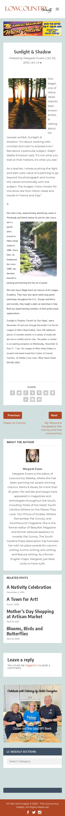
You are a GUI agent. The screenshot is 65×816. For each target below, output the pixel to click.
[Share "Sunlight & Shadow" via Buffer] (52, 393)
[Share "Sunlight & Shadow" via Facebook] (12, 393)
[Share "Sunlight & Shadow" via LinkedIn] (45, 393)
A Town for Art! (22, 599)
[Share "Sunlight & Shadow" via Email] (32, 399)
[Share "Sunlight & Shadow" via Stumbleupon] (25, 399)
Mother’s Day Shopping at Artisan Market (30, 614)
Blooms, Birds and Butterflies (25, 631)
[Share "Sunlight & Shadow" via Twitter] (19, 393)
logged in (31, 665)
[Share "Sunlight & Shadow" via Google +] (25, 393)
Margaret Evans (34, 58)
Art (33, 62)
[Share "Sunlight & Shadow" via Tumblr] (32, 393)
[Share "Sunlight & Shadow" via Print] (39, 399)
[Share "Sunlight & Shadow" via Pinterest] (39, 393)
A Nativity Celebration (29, 587)
